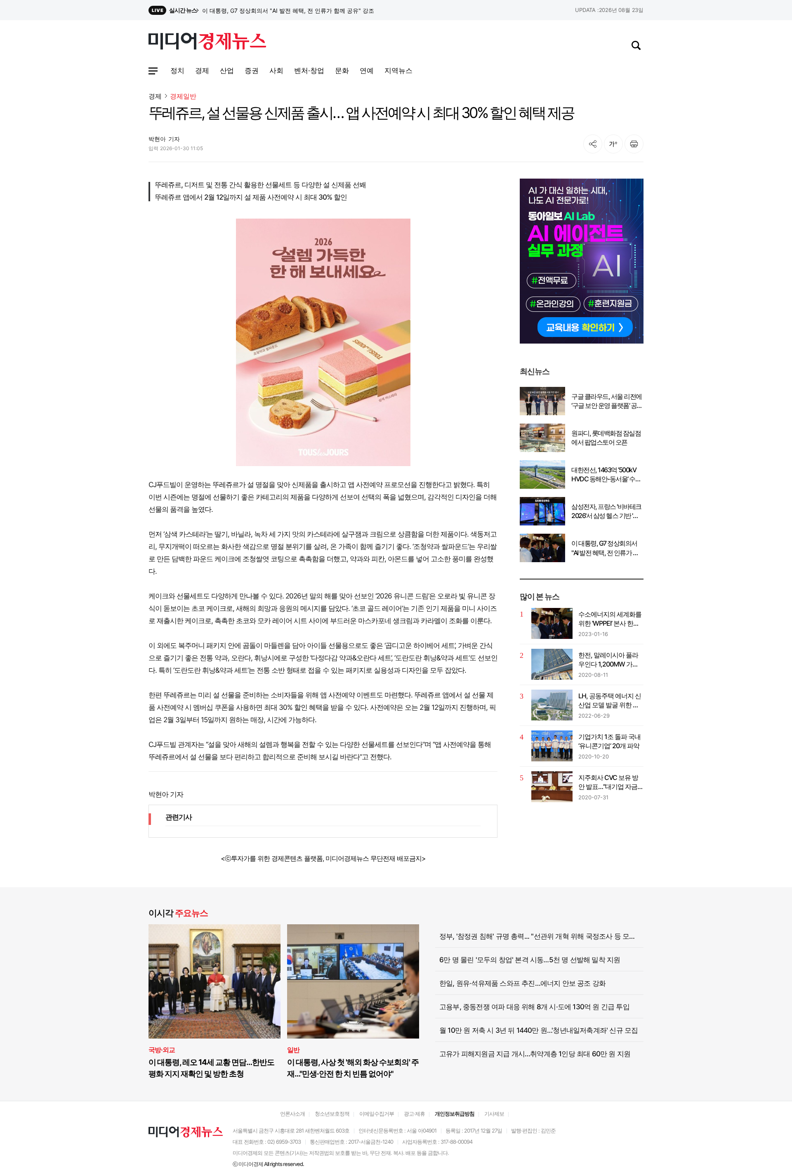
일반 (293, 1050)
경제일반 (183, 96)
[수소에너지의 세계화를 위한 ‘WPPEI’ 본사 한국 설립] (552, 623)
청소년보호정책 (332, 1113)
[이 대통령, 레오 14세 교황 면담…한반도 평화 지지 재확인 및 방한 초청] (214, 981)
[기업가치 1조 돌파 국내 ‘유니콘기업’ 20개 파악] (552, 745)
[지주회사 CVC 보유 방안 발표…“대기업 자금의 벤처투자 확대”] (552, 786)
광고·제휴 (414, 1113)
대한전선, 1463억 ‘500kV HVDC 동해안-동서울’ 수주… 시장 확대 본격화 (603, 475)
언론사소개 (292, 1113)
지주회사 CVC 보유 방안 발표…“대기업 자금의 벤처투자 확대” (611, 782)
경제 (155, 96)
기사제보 (494, 1113)
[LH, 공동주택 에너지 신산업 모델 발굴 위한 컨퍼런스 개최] (552, 705)
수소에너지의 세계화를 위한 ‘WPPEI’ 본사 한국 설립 (609, 619)
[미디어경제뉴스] (207, 42)
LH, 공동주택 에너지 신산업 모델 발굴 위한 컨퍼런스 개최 (609, 701)
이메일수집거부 (376, 1113)
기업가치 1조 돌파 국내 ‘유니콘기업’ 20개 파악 (609, 741)
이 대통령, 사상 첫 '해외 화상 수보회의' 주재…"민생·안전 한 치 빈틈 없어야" (353, 1068)
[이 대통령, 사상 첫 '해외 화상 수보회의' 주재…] (353, 981)
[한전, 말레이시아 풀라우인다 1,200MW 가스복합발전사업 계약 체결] (552, 664)
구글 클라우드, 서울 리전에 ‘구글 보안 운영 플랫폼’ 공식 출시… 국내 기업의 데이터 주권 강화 (607, 401)
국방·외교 (161, 1050)
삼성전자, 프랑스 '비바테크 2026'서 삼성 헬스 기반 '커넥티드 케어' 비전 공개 (299, 10)
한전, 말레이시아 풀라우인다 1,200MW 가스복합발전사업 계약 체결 (610, 660)
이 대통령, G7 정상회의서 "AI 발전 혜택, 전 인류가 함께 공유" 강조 (605, 548)
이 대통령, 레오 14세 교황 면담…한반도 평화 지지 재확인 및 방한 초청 (211, 1068)
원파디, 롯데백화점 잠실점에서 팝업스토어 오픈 (606, 437)
